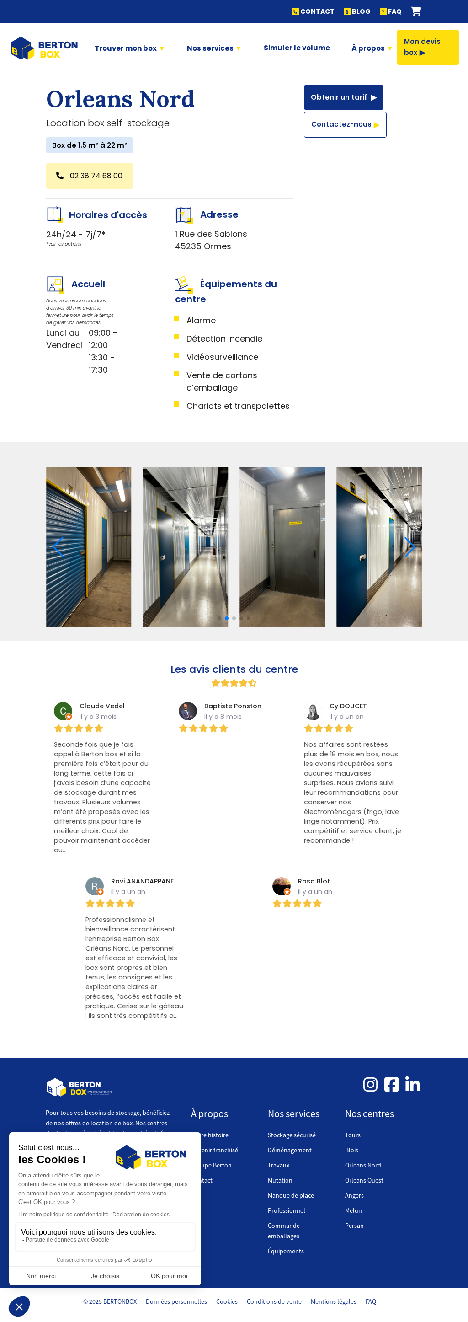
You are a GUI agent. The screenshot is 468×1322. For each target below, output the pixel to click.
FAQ (394, 11)
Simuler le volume (297, 48)
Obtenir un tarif (340, 97)
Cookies (227, 1301)
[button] (416, 11)
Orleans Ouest (364, 1180)
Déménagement (290, 1150)
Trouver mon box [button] (126, 48)
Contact (202, 1180)
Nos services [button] (211, 48)
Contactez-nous (341, 124)
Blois (351, 1150)
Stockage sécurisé (292, 1135)
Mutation (280, 1180)
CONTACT (317, 11)
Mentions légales (333, 1301)
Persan (354, 1225)
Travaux (278, 1165)
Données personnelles (176, 1301)
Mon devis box (422, 47)
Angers (354, 1195)
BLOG (361, 11)
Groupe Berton (211, 1165)
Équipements (286, 1251)
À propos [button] (368, 48)
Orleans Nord (363, 1165)
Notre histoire (210, 1135)
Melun (353, 1210)
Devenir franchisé (214, 1150)
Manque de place (291, 1195)
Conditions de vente (274, 1301)
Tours (353, 1135)
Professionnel (286, 1210)
